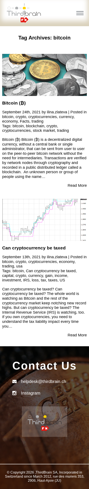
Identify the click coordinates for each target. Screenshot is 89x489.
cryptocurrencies (42, 117)
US (62, 280)
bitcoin (7, 117)
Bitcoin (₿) (14, 102)
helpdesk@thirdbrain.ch (43, 381)
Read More (77, 185)
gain (48, 275)
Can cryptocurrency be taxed (34, 247)
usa (19, 266)
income (61, 275)
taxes (52, 280)
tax (43, 280)
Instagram (30, 393)
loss (35, 280)
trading (37, 121)
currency (66, 117)
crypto (21, 117)
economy (10, 121)
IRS (26, 280)
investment (11, 280)
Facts (24, 121)
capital (7, 275)
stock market (44, 130)
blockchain (35, 126)
